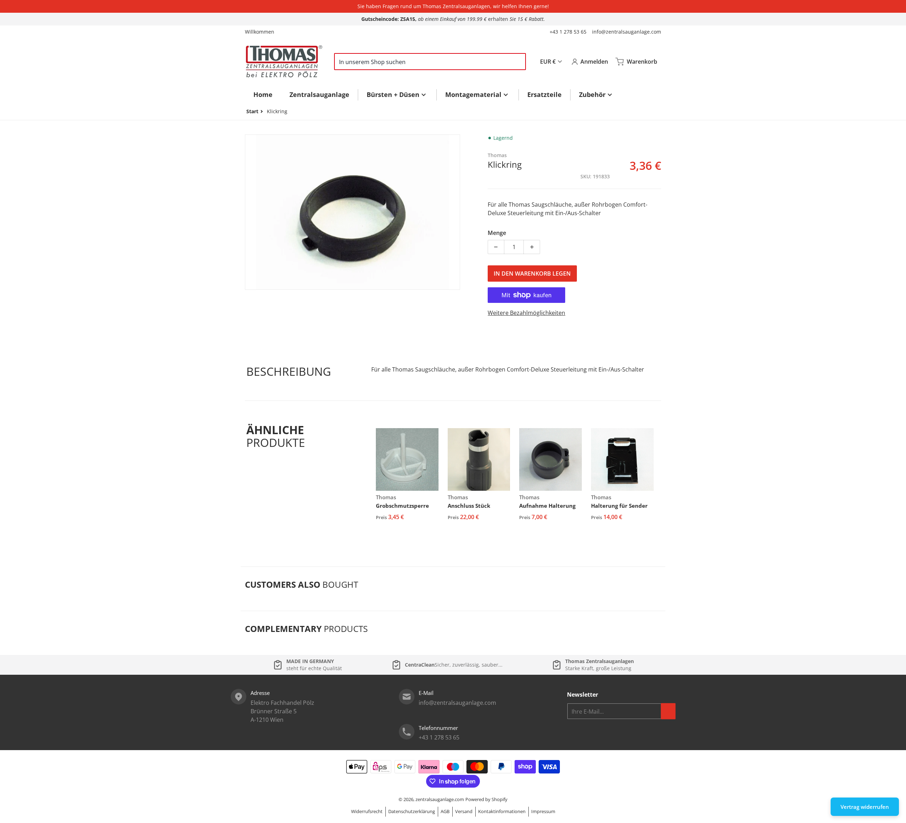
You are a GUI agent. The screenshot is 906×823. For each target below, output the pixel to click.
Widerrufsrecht (367, 811)
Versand (463, 811)
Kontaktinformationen (502, 811)
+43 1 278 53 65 (568, 31)
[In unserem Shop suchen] (517, 61)
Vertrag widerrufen (865, 806)
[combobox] (430, 61)
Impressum (543, 811)
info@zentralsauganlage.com (626, 31)
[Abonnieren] (668, 711)
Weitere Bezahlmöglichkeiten (526, 313)
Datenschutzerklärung (411, 811)
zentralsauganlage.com (439, 799)
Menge (497, 233)
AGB (445, 811)
